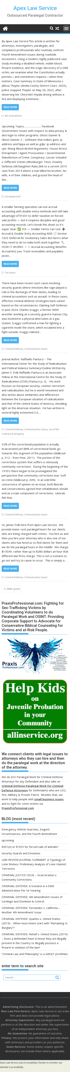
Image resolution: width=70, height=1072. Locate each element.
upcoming (8, 840)
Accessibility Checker (35, 1062)
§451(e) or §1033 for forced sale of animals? (30, 847)
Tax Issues (10, 272)
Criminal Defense (14, 348)
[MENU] (66, 28)
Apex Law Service (35, 8)
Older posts (13, 589)
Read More (10, 107)
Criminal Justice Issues (35, 348)
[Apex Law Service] (5, 28)
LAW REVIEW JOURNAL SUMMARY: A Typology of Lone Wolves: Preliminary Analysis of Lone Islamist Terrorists (34, 864)
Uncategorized (12, 196)
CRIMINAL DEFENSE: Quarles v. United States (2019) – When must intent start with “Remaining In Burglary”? (34, 923)
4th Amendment (13, 115)
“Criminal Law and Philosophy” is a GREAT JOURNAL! (35, 954)
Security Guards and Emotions (21, 853)
